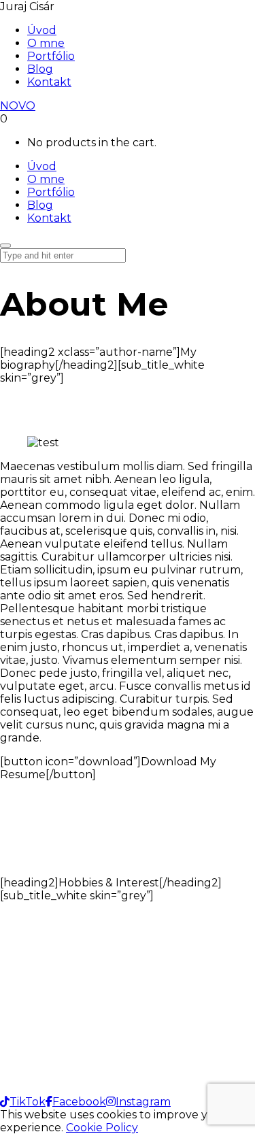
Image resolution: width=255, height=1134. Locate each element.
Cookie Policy (102, 1127)
